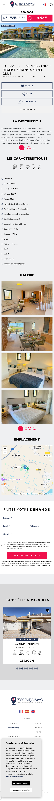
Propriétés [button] (13, 728)
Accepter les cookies (20, 783)
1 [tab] (17, 668)
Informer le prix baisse (15, 18)
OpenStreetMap (32, 494)
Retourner (29, 110)
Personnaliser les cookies (20, 790)
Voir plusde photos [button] (30, 428)
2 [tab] (20, 668)
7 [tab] (32, 668)
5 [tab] (27, 668)
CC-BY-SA (48, 494)
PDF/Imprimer (29, 102)
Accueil (13, 723)
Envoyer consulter (25, 556)
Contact (38, 736)
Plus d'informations (14, 776)
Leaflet (16, 494)
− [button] (5, 452)
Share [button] (29, 94)
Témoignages (13, 736)
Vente (38, 732)
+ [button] (5, 448)
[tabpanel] (27, 635)
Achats (38, 728)
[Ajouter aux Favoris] (47, 610)
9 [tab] (37, 668)
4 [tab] (25, 668)
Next (51, 40)
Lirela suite (30, 147)
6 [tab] (30, 668)
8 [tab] (35, 668)
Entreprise (38, 723)
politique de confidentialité (32, 544)
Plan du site (44, 793)
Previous (2, 40)
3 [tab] (22, 668)
